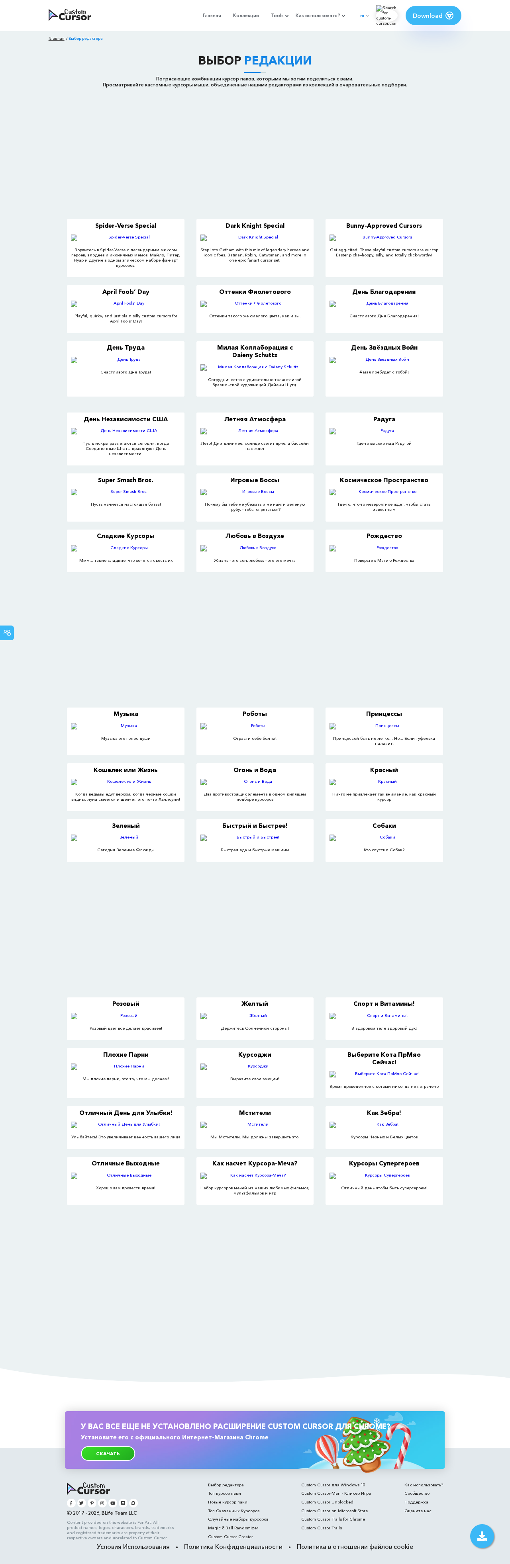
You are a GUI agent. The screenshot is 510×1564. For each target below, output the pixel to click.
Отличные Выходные (126, 1163)
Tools (277, 15)
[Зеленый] (125, 838)
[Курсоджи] (255, 1067)
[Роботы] (255, 726)
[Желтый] (255, 1016)
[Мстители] (255, 1125)
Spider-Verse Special (125, 225)
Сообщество (417, 1493)
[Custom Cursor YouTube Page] (112, 1503)
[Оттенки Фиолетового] (255, 304)
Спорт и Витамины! (384, 1003)
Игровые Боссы (254, 480)
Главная (212, 15)
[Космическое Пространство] (384, 492)
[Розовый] (125, 1016)
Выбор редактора (226, 1485)
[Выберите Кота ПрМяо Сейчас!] (384, 1074)
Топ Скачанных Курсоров (233, 1510)
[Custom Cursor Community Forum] (133, 1503)
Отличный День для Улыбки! (126, 1112)
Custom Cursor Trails (321, 1528)
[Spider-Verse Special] (125, 238)
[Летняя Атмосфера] (255, 431)
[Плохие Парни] (125, 1067)
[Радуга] (384, 431)
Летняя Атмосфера (255, 419)
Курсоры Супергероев (384, 1163)
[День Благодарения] (384, 304)
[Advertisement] (255, 151)
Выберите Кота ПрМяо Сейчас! (384, 1058)
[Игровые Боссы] (255, 492)
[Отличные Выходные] (125, 1176)
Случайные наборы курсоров (238, 1519)
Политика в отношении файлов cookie (355, 1546)
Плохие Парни (126, 1054)
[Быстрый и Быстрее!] (255, 838)
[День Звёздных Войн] (384, 360)
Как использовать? (318, 15)
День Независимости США (126, 419)
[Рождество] (384, 548)
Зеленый (126, 825)
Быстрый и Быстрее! (255, 825)
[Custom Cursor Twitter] (81, 1503)
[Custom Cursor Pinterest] (92, 1503)
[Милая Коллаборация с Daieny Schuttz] (255, 367)
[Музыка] (125, 726)
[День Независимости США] (125, 431)
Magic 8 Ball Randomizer (233, 1528)
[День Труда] (125, 360)
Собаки (384, 825)
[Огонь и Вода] (255, 782)
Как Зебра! (384, 1112)
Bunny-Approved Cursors (384, 225)
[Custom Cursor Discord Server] (123, 1503)
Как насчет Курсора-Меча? (255, 1163)
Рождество (384, 536)
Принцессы (384, 713)
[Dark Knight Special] (255, 238)
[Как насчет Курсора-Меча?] (255, 1176)
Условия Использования (133, 1546)
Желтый (254, 1003)
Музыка (126, 713)
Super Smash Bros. (125, 480)
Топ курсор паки (224, 1493)
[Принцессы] (384, 726)
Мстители (255, 1112)
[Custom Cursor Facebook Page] (71, 1503)
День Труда (126, 347)
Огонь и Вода (254, 770)
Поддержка (416, 1502)
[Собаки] (384, 838)
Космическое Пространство (384, 480)
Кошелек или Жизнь (126, 770)
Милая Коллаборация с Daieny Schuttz (255, 351)
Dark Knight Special (255, 225)
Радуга (384, 419)
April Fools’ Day (125, 291)
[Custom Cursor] (70, 16)
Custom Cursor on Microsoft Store (334, 1510)
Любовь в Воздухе (255, 536)
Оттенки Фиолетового (255, 291)
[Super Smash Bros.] (125, 492)
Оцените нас (418, 1510)
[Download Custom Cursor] (482, 1536)
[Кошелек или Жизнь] (125, 782)
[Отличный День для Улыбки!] (125, 1125)
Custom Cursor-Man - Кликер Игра (336, 1493)
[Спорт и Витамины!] (384, 1016)
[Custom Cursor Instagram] (102, 1503)
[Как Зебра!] (384, 1125)
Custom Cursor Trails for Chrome (333, 1519)
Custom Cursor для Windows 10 (333, 1485)
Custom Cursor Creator (230, 1536)
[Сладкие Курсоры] (125, 548)
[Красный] (384, 782)
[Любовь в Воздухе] (255, 548)
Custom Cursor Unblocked (327, 1502)
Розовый (125, 1003)
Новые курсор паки (227, 1502)
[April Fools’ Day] (125, 304)
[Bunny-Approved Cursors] (384, 238)
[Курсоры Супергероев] (384, 1176)
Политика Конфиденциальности (233, 1546)
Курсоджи (254, 1054)
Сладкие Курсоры (126, 536)
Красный (384, 770)
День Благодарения (384, 291)
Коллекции (246, 15)
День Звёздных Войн (384, 347)
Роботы (255, 713)
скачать (108, 1453)
